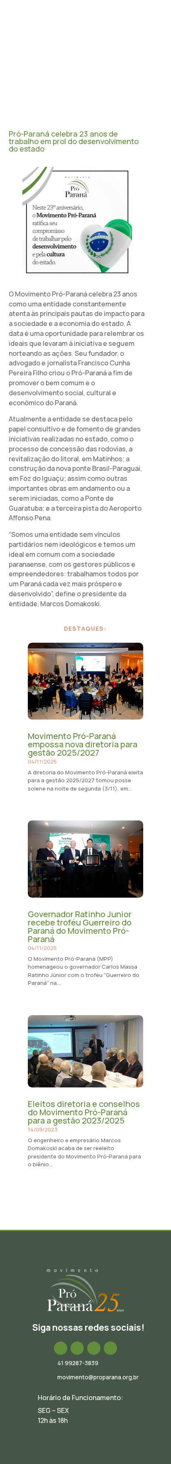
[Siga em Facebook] (60, 1348)
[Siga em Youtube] (110, 1348)
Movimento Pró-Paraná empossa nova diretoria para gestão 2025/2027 (82, 744)
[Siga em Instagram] (77, 1348)
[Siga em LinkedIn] (93, 1348)
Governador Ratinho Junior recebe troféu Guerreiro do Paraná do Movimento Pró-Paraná (80, 926)
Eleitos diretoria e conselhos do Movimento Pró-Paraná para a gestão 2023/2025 (84, 1112)
